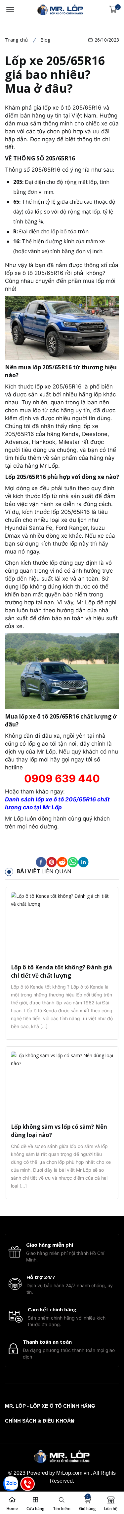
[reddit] (62, 862)
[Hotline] (27, 1483)
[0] (113, 9)
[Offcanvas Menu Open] (10, 9)
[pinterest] (51, 862)
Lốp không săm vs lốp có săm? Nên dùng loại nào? (59, 1131)
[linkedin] (83, 862)
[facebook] (41, 862)
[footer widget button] (50, 1406)
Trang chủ (16, 39)
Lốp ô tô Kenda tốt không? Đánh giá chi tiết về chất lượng (61, 971)
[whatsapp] (72, 862)
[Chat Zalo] (10, 1483)
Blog (45, 39)
